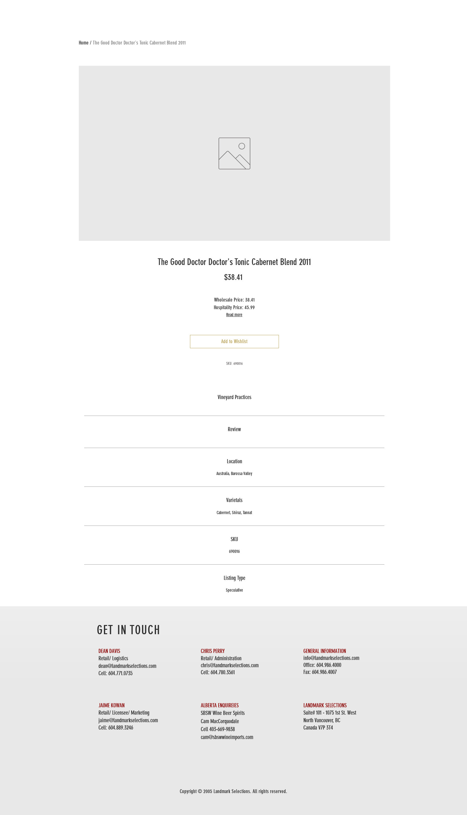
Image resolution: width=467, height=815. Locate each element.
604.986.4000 (328, 665)
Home (84, 43)
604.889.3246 (120, 727)
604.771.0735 (120, 673)
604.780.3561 (223, 672)
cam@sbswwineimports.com (227, 737)
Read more (234, 314)
